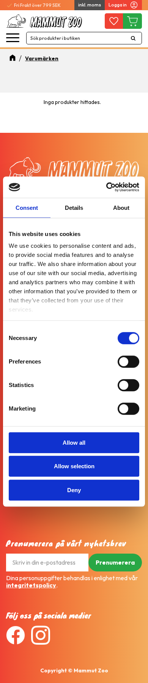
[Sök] (133, 38)
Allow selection (74, 466)
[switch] (128, 362)
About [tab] (121, 208)
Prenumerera (115, 562)
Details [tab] (74, 208)
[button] (12, 38)
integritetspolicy (31, 585)
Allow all (74, 442)
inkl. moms (89, 5)
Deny (74, 490)
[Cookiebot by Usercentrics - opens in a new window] (106, 187)
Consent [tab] (27, 208)
